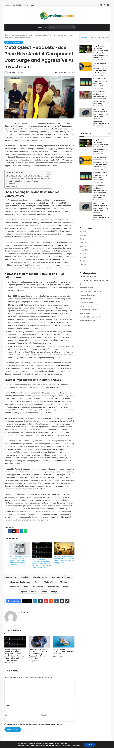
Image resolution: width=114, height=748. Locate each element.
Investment (54, 587)
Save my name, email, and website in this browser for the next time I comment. (34, 724)
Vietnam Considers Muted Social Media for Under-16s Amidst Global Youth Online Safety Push (64, 560)
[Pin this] (17, 531)
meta (66, 587)
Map (32, 5)
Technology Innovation (19, 35)
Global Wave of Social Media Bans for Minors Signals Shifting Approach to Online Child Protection (39, 653)
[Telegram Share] (21, 531)
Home (26, 5)
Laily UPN (11, 73)
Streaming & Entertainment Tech (90, 317)
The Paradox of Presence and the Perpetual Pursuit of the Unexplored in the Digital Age (100, 68)
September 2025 (85, 246)
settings (77, 746)
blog (80, 284)
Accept (89, 744)
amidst (25, 577)
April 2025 (83, 264)
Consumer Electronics (87, 295)
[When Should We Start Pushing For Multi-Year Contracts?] (85, 82)
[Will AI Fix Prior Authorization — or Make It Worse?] (64, 641)
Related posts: (12, 186)
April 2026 (83, 242)
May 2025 (82, 261)
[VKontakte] (56, 601)
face (38, 582)
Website (44, 715)
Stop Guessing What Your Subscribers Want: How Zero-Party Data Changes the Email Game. (100, 52)
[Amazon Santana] (57, 16)
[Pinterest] (46, 601)
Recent (84, 38)
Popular (93, 38)
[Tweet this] (14, 531)
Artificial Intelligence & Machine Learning (93, 280)
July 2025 (82, 253)
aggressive (12, 577)
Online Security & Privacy (88, 309)
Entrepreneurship (85, 306)
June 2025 (83, 257)
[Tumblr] (40, 601)
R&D (45, 591)
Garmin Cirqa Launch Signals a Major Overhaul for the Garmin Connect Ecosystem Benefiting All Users (101, 116)
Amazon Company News (87, 277)
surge (54, 591)
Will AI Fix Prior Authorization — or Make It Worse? (63, 651)
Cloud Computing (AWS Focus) (90, 291)
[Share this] (10, 531)
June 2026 (83, 235)
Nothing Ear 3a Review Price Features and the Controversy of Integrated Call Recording (100, 98)
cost (70, 577)
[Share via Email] (62, 601)
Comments (103, 38)
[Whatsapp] (25, 531)
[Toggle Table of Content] (47, 173)
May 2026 (82, 239)
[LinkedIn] (35, 601)
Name (7, 705)
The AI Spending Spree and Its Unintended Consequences (28, 176)
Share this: (11, 183)
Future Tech (50, 582)
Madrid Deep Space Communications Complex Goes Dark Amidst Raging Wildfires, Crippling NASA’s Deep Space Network (41, 563)
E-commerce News (86, 302)
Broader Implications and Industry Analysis (22, 181)
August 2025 (84, 250)
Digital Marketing (85, 299)
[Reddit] (51, 601)
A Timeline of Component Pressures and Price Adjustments (28, 178)
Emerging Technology (20, 582)
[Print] (67, 601)
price (24, 591)
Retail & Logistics (85, 313)
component (58, 577)
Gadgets (64, 582)
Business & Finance (86, 288)
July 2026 (82, 232)
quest (34, 591)
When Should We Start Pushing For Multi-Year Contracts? (100, 82)
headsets (15, 587)
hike (26, 587)
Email (7, 715)
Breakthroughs (40, 577)
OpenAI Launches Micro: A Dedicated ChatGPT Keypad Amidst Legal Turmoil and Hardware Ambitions (19, 561)
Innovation (38, 587)
